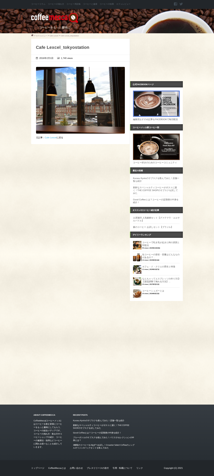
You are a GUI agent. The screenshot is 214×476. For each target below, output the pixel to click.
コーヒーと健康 (90, 4)
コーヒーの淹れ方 (56, 4)
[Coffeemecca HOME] (32, 36)
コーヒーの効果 (107, 4)
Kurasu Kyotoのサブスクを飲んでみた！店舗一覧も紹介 (98, 420)
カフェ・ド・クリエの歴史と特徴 (158, 266)
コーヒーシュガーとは (153, 290)
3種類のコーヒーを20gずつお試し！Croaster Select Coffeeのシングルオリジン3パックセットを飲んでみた (104, 446)
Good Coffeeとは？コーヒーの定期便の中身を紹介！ (97, 432)
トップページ (37, 468)
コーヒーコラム (38, 4)
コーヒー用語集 (73, 4)
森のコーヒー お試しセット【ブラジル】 (153, 227)
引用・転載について (122, 468)
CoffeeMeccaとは (57, 468)
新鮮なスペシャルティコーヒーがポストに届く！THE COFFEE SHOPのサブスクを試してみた (155, 190)
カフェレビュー (123, 4)
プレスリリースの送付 (98, 468)
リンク (139, 468)
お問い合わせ (76, 468)
